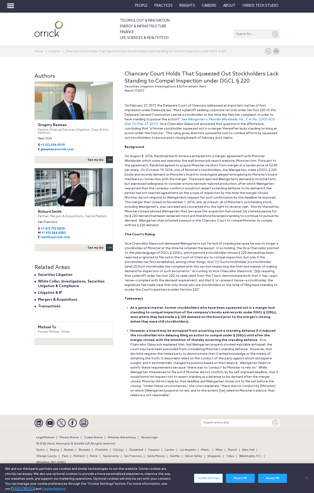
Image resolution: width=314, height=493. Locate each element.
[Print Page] (276, 52)
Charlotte (101, 450)
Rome (94, 456)
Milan (219, 450)
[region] (157, 478)
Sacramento (111, 456)
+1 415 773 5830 (53, 229)
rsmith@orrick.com (55, 237)
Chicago (118, 450)
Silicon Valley (193, 456)
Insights (54, 51)
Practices (163, 6)
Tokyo (230, 456)
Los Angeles (188, 450)
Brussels (84, 450)
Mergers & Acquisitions (57, 300)
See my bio (96, 160)
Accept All (272, 478)
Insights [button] (187, 6)
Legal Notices (45, 437)
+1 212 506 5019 (53, 145)
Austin (40, 450)
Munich (232, 450)
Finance (127, 32)
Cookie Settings (208, 478)
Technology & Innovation (145, 21)
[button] (268, 52)
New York (248, 450)
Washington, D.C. (250, 456)
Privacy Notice (69, 437)
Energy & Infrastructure (143, 26)
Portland (79, 456)
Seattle (175, 456)
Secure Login (149, 437)
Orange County (46, 456)
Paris (65, 456)
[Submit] (275, 34)
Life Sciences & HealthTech (144, 38)
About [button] (229, 6)
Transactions (49, 306)
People (141, 6)
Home (38, 51)
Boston (69, 450)
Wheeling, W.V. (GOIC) (51, 462)
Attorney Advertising (122, 437)
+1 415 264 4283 (53, 233)
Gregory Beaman (73, 128)
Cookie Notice (93, 437)
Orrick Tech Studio (260, 6)
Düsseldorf (136, 450)
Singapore (214, 456)
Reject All (240, 478)
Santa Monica (156, 456)
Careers (209, 6)
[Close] (307, 478)
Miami (205, 450)
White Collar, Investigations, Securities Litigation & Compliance (71, 284)
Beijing (54, 450)
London (169, 450)
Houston (154, 450)
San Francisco (133, 456)
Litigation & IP (50, 293)
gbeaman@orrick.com (57, 149)
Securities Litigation (55, 275)
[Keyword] (275, 422)
